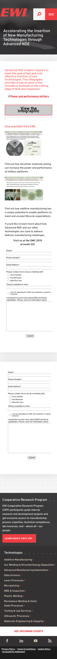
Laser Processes (14, 580)
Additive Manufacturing (18, 559)
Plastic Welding (13, 596)
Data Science (12, 575)
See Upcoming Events (28, 631)
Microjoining (11, 585)
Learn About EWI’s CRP (18, 538)
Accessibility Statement (13, 652)
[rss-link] (50, 641)
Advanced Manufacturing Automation (26, 570)
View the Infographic (28, 110)
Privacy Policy (8, 649)
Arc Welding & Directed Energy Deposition (29, 565)
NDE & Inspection (14, 591)
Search (39, 14)
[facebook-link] (7, 641)
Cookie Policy (44, 649)
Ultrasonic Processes (16, 616)
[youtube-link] (35, 641)
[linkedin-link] (21, 641)
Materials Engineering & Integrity (24, 621)
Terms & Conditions (26, 649)
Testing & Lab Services (17, 611)
